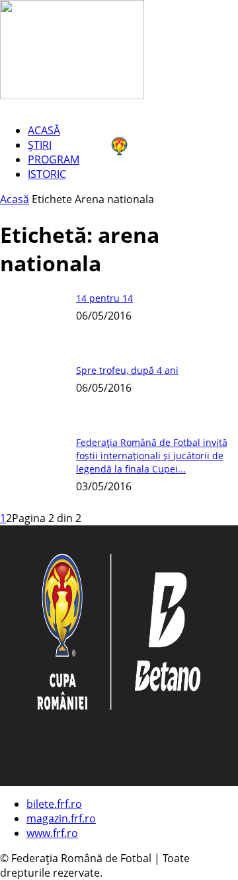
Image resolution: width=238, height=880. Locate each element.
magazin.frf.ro (61, 818)
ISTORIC (47, 174)
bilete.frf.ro (54, 804)
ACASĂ (44, 130)
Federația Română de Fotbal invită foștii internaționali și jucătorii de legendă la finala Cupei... (151, 455)
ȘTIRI (40, 145)
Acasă (14, 199)
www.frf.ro (52, 833)
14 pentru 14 (104, 298)
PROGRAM (53, 159)
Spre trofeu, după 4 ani (127, 370)
